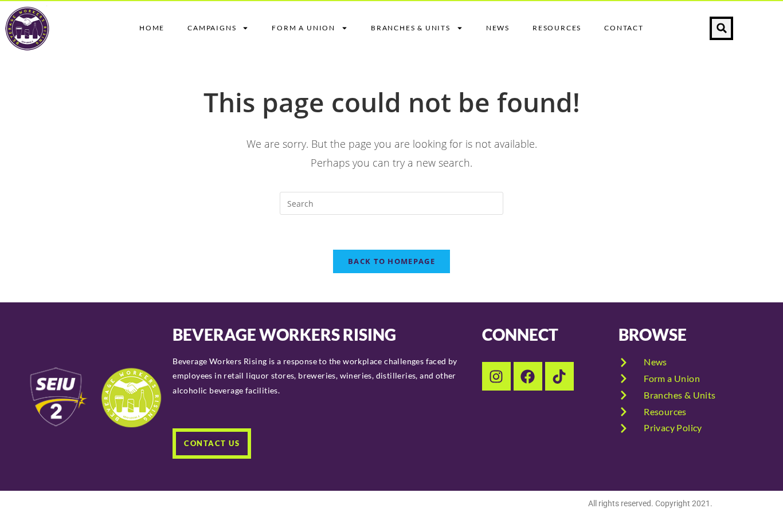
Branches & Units (411, 27)
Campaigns (211, 27)
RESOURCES (557, 27)
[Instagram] (496, 376)
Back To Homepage (391, 261)
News (498, 27)
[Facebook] (528, 376)
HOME (152, 27)
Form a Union (303, 27)
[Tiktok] (559, 376)
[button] (721, 28)
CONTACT (624, 27)
